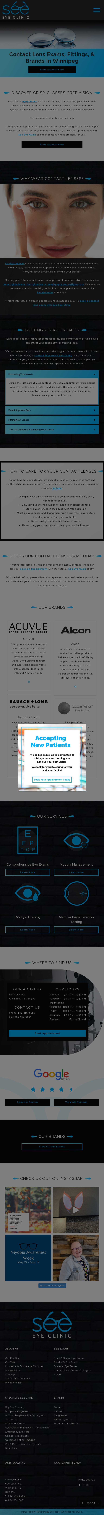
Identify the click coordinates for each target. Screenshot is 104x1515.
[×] (52, 757)
